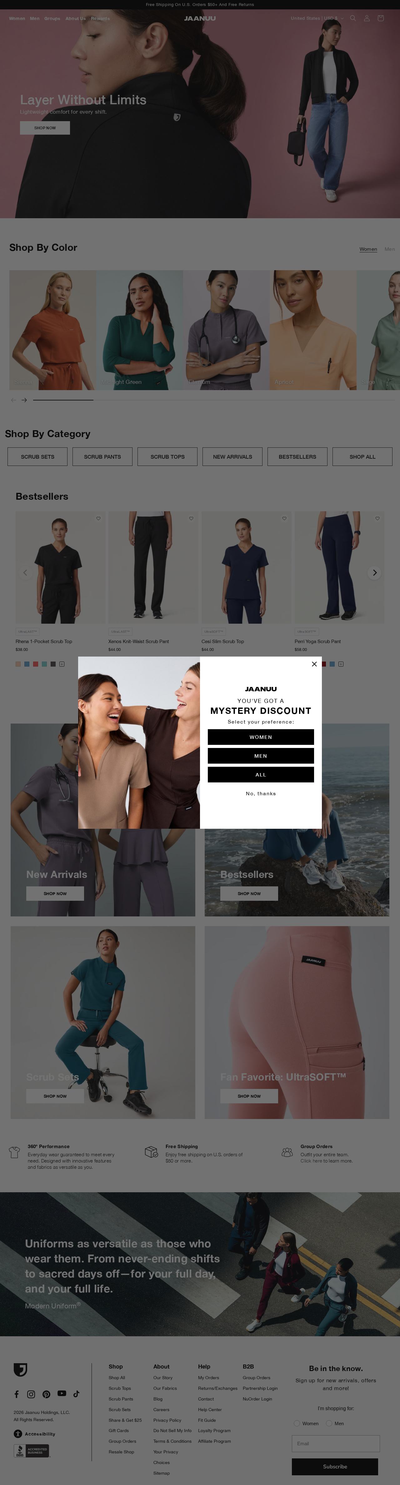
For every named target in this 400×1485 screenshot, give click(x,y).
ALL (261, 774)
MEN (261, 756)
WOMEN (261, 737)
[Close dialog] (314, 664)
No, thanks (261, 793)
